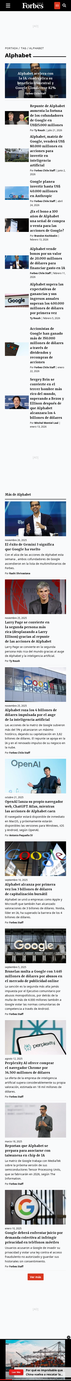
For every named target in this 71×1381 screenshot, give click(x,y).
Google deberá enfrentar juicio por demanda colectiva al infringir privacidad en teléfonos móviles (34, 1237)
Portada (11, 48)
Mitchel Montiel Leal (46, 423)
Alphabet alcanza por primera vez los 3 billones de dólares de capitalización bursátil (30, 889)
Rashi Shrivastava (19, 573)
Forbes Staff (16, 922)
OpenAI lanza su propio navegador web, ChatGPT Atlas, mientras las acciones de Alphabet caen (34, 806)
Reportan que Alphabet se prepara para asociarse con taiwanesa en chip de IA (27, 1150)
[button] (68, 1337)
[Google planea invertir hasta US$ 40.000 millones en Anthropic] (17, 193)
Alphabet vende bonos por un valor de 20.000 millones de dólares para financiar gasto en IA (47, 258)
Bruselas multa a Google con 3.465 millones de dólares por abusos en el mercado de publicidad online (33, 976)
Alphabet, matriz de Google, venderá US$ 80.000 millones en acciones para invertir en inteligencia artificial (47, 151)
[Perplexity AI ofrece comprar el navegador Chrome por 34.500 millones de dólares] (35, 1037)
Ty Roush (39, 130)
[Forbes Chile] (33, 5)
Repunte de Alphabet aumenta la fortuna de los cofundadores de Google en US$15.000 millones (47, 115)
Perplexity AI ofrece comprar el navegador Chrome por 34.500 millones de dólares (29, 1067)
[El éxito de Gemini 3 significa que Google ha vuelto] (35, 518)
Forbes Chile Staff (35, 93)
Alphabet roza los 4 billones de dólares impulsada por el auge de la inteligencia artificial (31, 715)
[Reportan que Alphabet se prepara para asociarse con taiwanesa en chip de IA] (35, 1120)
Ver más (35, 1277)
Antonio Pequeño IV (21, 835)
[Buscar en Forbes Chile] (64, 6)
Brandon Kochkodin (45, 235)
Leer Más (16, 1372)
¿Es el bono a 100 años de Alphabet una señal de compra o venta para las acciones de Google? (47, 220)
